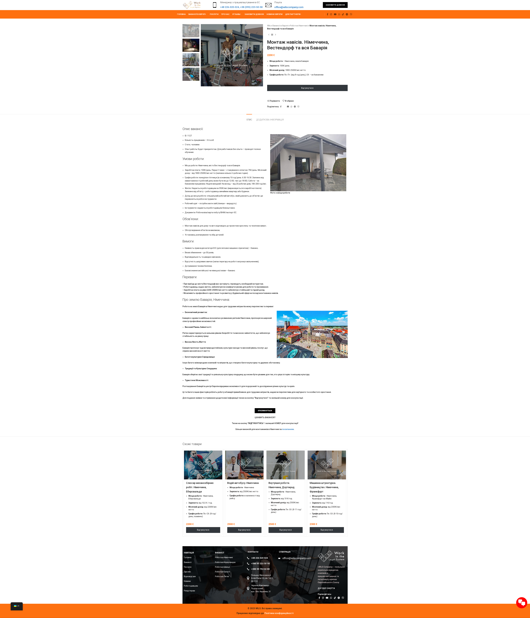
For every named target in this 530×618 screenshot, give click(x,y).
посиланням (288, 429)
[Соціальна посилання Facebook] (327, 14)
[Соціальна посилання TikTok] (343, 14)
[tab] (249, 118)
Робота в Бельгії (222, 572)
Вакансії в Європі (280, 26)
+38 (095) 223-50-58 (251, 7)
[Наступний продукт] (275, 34)
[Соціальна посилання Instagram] (331, 14)
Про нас (187, 572)
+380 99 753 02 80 (260, 569)
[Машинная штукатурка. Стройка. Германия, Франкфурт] (327, 465)
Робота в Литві (222, 576)
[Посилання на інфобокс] (284, 5)
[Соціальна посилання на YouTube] (335, 14)
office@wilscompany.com (296, 558)
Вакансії (187, 562)
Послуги (187, 567)
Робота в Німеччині (299, 26)
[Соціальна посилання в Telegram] (347, 14)
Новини (187, 581)
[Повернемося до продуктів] (272, 34)
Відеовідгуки (190, 576)
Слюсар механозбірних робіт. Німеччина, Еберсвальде (200, 487)
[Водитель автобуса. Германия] (244, 465)
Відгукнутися (307, 88)
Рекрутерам (189, 591)
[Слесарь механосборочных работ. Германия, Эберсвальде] (203, 465)
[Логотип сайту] (191, 5)
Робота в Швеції (222, 567)
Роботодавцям (191, 586)
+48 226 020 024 (259, 558)
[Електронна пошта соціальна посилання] (288, 107)
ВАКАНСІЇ (219, 553)
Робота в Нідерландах (225, 562)
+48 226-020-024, (230, 7)
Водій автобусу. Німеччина (243, 482)
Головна (187, 557)
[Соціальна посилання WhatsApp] (339, 14)
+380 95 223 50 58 (260, 563)
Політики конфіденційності (279, 613)
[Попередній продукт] (268, 34)
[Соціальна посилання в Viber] (351, 14)
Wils (269, 26)
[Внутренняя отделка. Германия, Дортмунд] (285, 465)
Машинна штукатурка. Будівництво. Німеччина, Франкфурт (324, 487)
